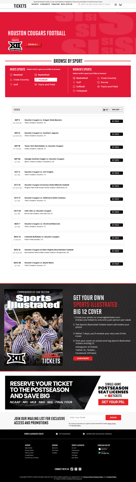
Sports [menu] (35, 4)
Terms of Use (111, 423)
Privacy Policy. (76, 425)
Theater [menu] (55, 4)
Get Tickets (115, 121)
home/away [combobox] (116, 110)
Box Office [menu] (66, 4)
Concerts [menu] (45, 4)
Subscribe (113, 417)
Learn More (83, 358)
